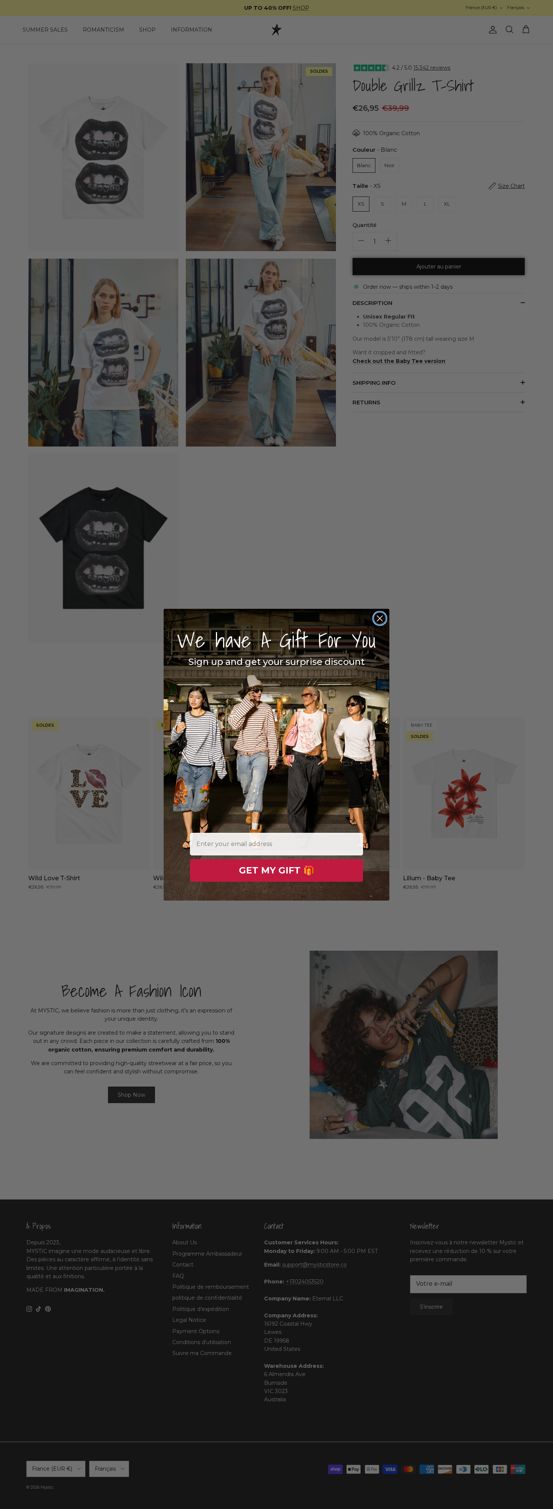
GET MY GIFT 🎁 (276, 870)
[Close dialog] (379, 618)
